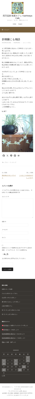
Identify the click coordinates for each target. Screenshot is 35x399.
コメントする (27, 42)
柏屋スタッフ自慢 (7, 289)
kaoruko (17, 42)
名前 (4, 221)
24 (3, 370)
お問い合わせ (23, 391)
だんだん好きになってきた (10, 293)
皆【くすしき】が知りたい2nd (11, 310)
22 (24, 366)
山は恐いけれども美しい (9, 297)
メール (4, 229)
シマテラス (10, 395)
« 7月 (3, 375)
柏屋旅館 (16, 393)
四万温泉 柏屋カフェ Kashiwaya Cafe (17, 17)
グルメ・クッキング (10, 162)
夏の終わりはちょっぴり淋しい (11, 302)
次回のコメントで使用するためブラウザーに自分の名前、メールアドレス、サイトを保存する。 (17, 249)
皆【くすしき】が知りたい (10, 314)
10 (3, 363)
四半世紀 (6, 325)
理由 (3, 342)
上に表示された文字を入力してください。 (14, 258)
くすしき (25, 395)
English (20, 24)
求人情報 (10, 393)
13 (16, 363)
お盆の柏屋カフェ (7, 306)
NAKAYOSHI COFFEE (26, 393)
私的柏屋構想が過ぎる (8, 334)
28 (20, 370)
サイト (4, 237)
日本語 (14, 24)
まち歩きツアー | (18, 395)
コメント (5, 196)
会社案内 (4, 393)
